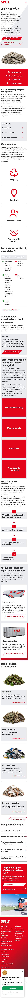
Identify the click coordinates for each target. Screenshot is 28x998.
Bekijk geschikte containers (9, 43)
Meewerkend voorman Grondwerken (4, 937)
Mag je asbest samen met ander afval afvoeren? (12, 843)
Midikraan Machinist (6, 945)
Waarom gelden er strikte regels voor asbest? (12, 850)
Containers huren (19, 931)
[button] (14, 687)
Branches (17, 940)
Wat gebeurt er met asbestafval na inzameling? (12, 858)
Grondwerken (18, 938)
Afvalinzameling (19, 929)
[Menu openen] (25, 2)
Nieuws (3, 961)
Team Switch (10, 994)
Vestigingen (4, 959)
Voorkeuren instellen (13, 992)
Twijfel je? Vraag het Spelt (9, 310)
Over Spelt (4, 952)
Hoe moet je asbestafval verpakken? (13, 836)
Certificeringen (5, 956)
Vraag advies (9, 884)
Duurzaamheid (5, 954)
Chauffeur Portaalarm (6, 929)
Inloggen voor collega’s (7, 964)
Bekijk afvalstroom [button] (17, 702)
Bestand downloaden (11, 352)
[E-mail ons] (25, 995)
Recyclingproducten (20, 936)
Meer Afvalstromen (16, 819)
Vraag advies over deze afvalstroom (11, 38)
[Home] (8, 921)
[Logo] (5, 2)
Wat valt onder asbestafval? (10, 831)
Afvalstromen (18, 933)
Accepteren (12, 988)
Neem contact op (10, 889)
